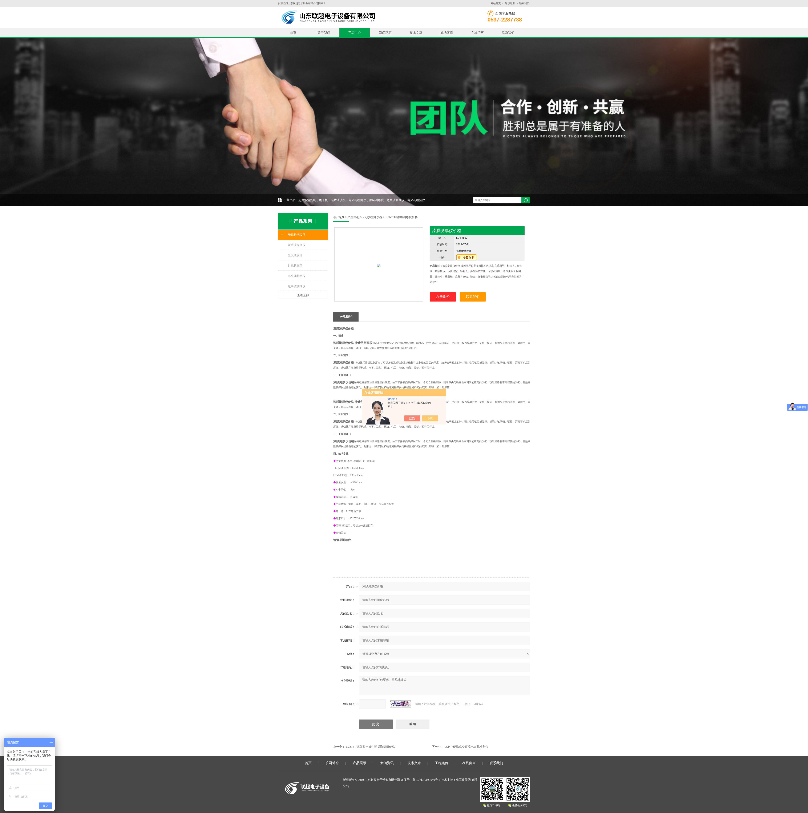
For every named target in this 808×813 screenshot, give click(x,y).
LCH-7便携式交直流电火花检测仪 (466, 746)
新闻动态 (385, 32)
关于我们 (324, 32)
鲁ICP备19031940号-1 (426, 779)
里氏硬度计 (295, 255)
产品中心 (354, 32)
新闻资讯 (387, 763)
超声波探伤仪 (297, 245)
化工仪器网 (463, 779)
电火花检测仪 (297, 276)
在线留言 (477, 32)
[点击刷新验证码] (400, 704)
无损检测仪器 (297, 234)
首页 (293, 32)
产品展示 (359, 763)
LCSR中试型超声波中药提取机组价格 (370, 746)
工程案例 (441, 763)
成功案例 (446, 32)
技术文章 (416, 32)
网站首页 (496, 3)
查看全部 (303, 295)
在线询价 (443, 297)
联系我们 (524, 3)
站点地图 (510, 3)
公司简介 (332, 763)
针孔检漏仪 (295, 265)
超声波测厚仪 (297, 286)
